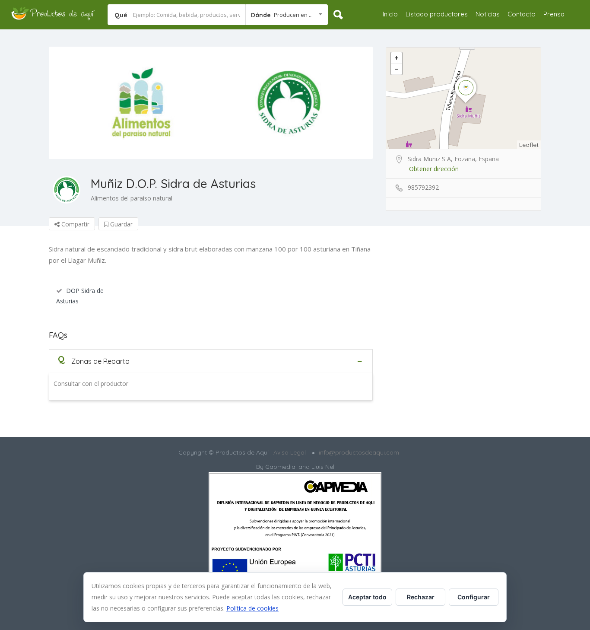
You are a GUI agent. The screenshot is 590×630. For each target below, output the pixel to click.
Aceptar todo (367, 597)
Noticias (488, 14)
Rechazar (421, 597)
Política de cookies (252, 608)
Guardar (120, 224)
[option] (211, 103)
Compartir (74, 224)
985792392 (423, 187)
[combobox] (286, 15)
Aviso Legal (289, 452)
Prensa (554, 14)
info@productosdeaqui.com (359, 452)
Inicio (390, 14)
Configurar (473, 597)
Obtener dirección (434, 169)
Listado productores (437, 14)
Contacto (522, 14)
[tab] (211, 361)
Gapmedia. (281, 467)
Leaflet (529, 145)
